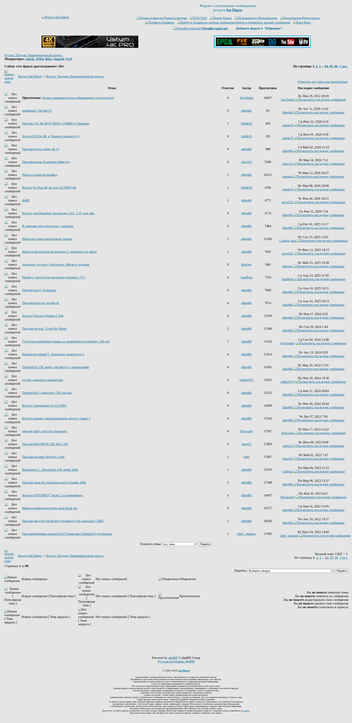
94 (326, 66)
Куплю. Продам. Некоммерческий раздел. (33, 55)
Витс (48, 59)
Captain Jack (287, 240)
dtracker (246, 264)
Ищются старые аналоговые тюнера (47, 239)
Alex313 (246, 162)
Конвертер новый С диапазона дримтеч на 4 (53, 354)
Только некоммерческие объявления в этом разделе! (78, 98)
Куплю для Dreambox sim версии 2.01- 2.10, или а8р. (58, 213)
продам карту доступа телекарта (44, 431)
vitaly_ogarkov (246, 534)
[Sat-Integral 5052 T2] (262, 46)
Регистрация (310, 18)
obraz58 (287, 458)
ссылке (246, 711)
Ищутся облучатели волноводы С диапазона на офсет (59, 251)
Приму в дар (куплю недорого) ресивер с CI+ (53, 277)
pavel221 (288, 202)
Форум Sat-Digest (30, 76)
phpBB (173, 657)
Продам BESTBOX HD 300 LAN (45, 444)
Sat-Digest (246, 98)
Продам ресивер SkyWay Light (43, 457)
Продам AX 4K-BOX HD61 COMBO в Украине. (56, 123)
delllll (25, 200)
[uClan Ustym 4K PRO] (90, 46)
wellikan (287, 471)
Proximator (287, 343)
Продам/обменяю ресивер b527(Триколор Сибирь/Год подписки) (67, 534)
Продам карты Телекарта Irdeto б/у (46, 162)
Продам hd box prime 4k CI (40, 149)
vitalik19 (246, 123)
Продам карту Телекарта (39, 290)
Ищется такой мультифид (39, 174)
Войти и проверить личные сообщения (263, 22)
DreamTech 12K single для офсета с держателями (55, 367)
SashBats (246, 277)
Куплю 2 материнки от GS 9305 (44, 405)
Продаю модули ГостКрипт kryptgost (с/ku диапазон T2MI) (62, 521)
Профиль (168, 22)
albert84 (246, 110)
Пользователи (267, 18)
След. (343, 66)
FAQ (203, 18)
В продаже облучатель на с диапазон (47, 226)
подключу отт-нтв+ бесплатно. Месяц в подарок (55, 264)
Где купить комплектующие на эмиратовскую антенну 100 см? (66, 341)
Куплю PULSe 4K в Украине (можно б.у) (50, 136)
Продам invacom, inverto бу (40, 303)
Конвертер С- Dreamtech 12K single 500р (50, 469)
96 (336, 66)
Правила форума (175, 18)
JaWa (40, 59)
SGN (69, 59)
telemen (288, 176)
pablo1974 (246, 380)
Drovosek (246, 431)
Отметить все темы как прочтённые (323, 81)
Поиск (227, 18)
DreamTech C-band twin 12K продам (47, 392)
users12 (246, 444)
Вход (307, 22)
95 (331, 66)
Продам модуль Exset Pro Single (44, 328)
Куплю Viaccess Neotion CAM (42, 316)
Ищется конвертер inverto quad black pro (49, 508)
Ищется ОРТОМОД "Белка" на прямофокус (52, 495)
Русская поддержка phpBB (176, 661)
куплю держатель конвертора (42, 380)
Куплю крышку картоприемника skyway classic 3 (56, 418)
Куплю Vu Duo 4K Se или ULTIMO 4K (49, 187)
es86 (246, 457)
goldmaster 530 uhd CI (37, 110)
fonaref (59, 59)
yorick (29, 59)
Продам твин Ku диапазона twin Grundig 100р (54, 482)
